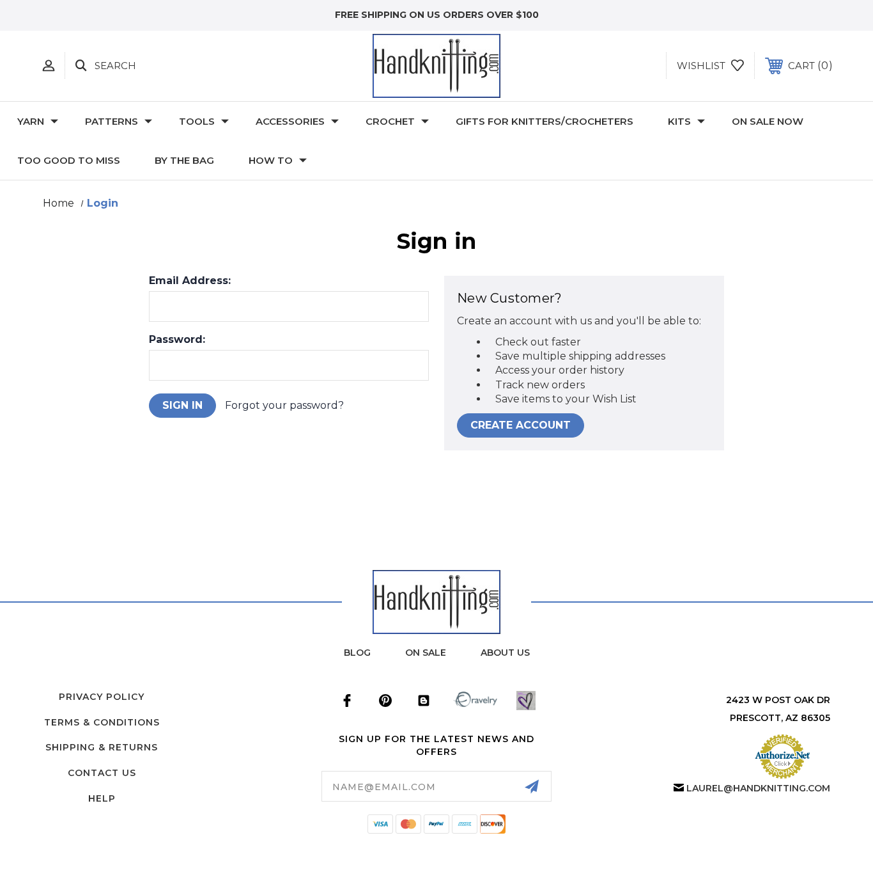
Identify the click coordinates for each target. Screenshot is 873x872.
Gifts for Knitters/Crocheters (544, 121)
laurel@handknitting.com (758, 788)
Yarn (30, 121)
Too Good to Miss (68, 160)
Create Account (520, 425)
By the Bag (184, 160)
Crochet (390, 121)
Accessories (290, 121)
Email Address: (190, 281)
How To (271, 160)
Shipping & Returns (101, 747)
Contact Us (102, 773)
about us (505, 652)
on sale (425, 652)
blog (357, 652)
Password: (177, 340)
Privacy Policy (101, 696)
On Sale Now (767, 121)
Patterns (111, 121)
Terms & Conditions (102, 722)
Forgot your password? (284, 405)
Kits (679, 121)
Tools (197, 121)
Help (102, 798)
